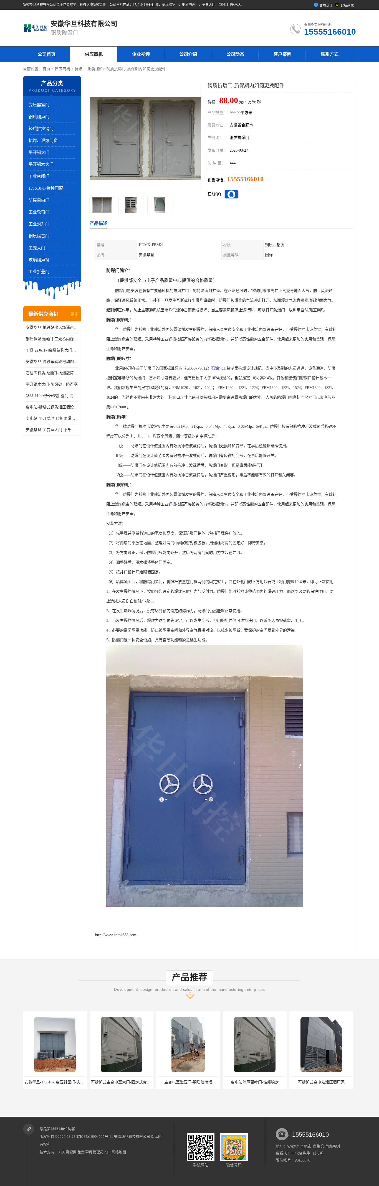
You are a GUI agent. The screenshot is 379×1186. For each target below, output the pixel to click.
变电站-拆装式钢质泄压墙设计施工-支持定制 (52, 407)
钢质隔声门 (39, 116)
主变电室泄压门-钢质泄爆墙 (122, 1082)
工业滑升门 (39, 224)
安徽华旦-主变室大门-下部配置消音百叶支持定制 (52, 430)
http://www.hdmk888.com (115, 935)
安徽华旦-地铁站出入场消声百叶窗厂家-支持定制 (52, 327)
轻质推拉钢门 (41, 128)
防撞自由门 (39, 200)
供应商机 (94, 54)
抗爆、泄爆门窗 (88, 69)
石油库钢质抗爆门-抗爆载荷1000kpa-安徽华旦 (52, 373)
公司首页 (46, 54)
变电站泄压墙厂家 (321, 1082)
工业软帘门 (39, 212)
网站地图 (119, 1152)
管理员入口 (102, 1152)
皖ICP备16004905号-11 (94, 1136)
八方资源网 (68, 1152)
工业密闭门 (39, 176)
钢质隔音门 (39, 236)
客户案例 (282, 54)
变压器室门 (39, 105)
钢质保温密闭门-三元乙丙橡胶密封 (52, 339)
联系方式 (329, 54)
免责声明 (84, 1152)
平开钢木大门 (41, 164)
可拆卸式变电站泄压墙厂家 (254, 1082)
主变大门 (37, 248)
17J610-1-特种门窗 (46, 188)
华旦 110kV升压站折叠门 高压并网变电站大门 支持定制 (52, 396)
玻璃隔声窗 (39, 260)
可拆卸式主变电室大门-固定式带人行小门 (60, 1082)
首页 (46, 69)
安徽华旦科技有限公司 (132, 1136)
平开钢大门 (39, 152)
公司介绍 (188, 54)
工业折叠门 (39, 271)
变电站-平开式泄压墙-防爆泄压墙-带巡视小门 (52, 418)
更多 (74, 314)
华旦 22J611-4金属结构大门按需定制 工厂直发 (52, 350)
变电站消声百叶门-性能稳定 (188, 1082)
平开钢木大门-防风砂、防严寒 (52, 384)
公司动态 (235, 54)
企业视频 (141, 54)
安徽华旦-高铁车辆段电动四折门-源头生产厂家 (52, 362)
